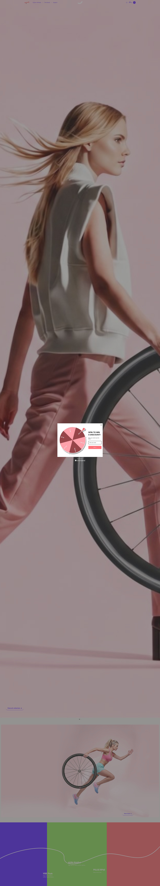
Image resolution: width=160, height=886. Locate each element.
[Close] (101, 425)
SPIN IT (94, 447)
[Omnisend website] (80, 460)
